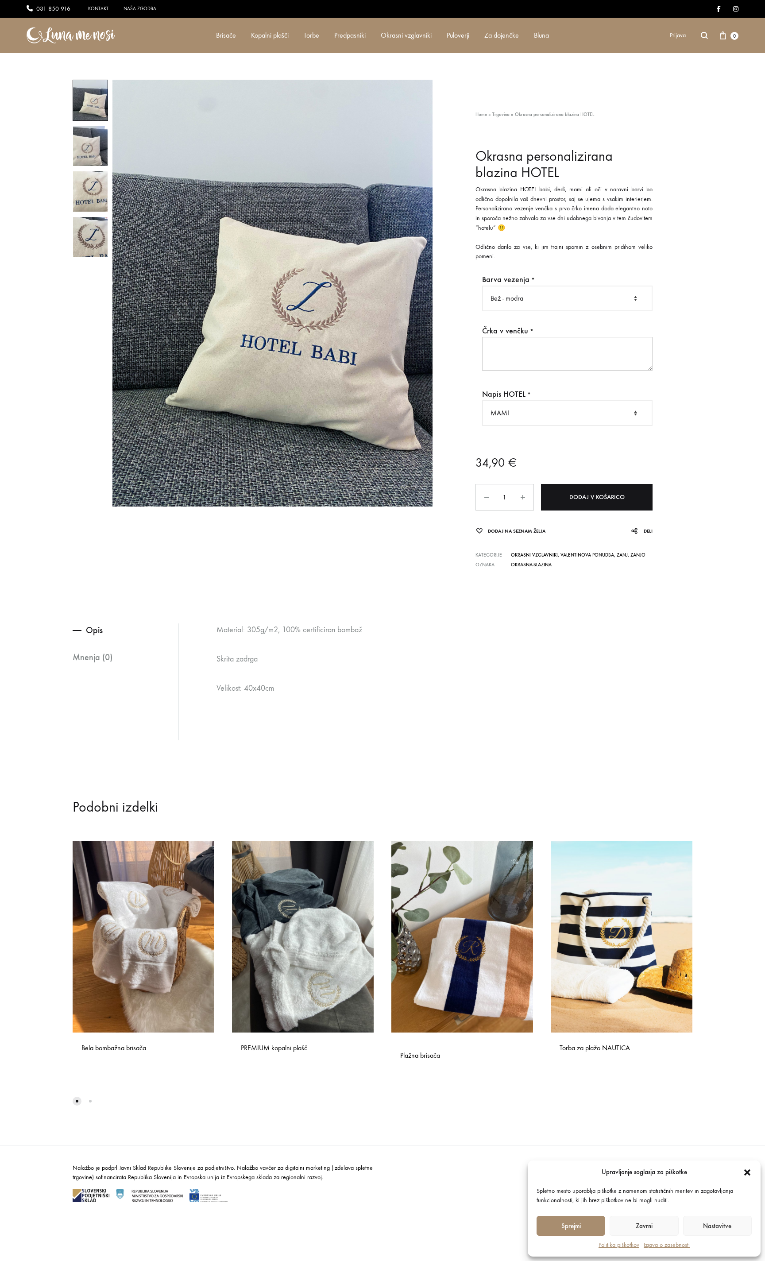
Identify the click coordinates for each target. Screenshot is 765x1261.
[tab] (125, 630)
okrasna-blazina (531, 565)
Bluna (541, 35)
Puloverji (458, 35)
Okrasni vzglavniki (406, 35)
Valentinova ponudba (587, 555)
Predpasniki (350, 35)
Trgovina (501, 114)
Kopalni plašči (270, 35)
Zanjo (637, 555)
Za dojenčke (501, 35)
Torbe (311, 35)
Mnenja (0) (92, 657)
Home (481, 114)
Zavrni (644, 1226)
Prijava (678, 35)
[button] (747, 1172)
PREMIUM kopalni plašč (274, 1048)
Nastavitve (717, 1226)
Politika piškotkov (619, 1245)
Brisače (226, 35)
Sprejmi (571, 1226)
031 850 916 (53, 8)
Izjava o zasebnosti (667, 1245)
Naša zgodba (140, 9)
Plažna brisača (420, 1055)
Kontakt (98, 9)
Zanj (622, 555)
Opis (94, 630)
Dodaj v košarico (597, 497)
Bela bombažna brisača (113, 1048)
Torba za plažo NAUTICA (595, 1048)
